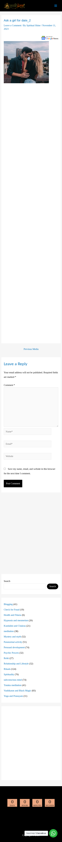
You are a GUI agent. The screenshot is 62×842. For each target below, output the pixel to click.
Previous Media (31, 349)
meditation (9, 631)
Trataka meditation (12, 685)
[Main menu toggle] (55, 5)
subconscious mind (13, 680)
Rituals (7, 669)
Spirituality (9, 674)
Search (7, 581)
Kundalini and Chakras (15, 626)
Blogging (8, 604)
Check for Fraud (11, 609)
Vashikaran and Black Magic (17, 690)
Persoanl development (14, 647)
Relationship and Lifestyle (16, 663)
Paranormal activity (13, 642)
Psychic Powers (11, 653)
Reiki (6, 658)
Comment (9, 385)
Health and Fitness (12, 615)
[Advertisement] (31, 213)
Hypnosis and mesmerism (16, 620)
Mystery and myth (12, 636)
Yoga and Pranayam (13, 696)
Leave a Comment (12, 25)
